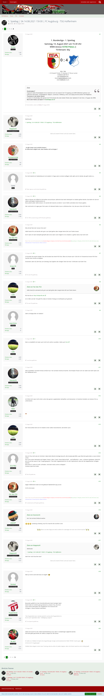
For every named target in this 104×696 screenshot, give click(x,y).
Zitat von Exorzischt (33, 515)
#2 (100, 116)
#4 (100, 173)
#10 (100, 339)
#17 (100, 540)
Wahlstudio (76, 674)
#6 (100, 225)
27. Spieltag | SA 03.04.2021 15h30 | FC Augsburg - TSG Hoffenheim (58, 671)
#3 (100, 144)
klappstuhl (76, 673)
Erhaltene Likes (8, 52)
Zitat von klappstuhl (33, 545)
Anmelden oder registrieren (88, 2)
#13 (100, 424)
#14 (100, 453)
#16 (100, 510)
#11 (100, 367)
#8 (100, 282)
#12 (100, 396)
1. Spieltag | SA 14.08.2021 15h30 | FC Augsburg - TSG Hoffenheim (43, 122)
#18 (100, 571)
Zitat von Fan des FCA (34, 287)
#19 (100, 600)
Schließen (99, 694)
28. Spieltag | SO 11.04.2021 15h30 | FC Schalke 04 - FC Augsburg (24, 671)
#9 (100, 310)
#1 (100, 34)
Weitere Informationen (90, 694)
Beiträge (7, 54)
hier (67, 342)
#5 (100, 196)
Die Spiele (8, 674)
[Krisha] (4, 673)
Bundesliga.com (49, 99)
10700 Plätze (68, 46)
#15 (100, 481)
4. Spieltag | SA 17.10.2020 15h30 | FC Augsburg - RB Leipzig (23, 677)
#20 (100, 628)
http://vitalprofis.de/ (39, 295)
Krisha (11, 23)
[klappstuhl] (71, 673)
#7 (100, 253)
